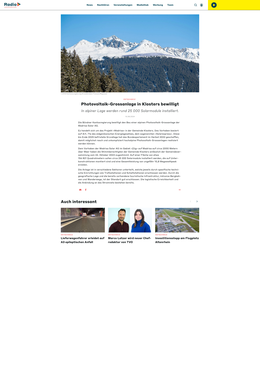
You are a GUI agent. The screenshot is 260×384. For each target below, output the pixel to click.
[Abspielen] (214, 5)
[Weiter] (197, 201)
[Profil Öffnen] (201, 5)
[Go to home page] (12, 5)
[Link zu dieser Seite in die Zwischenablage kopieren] (180, 190)
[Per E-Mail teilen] (80, 190)
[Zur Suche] (195, 5)
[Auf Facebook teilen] (86, 190)
